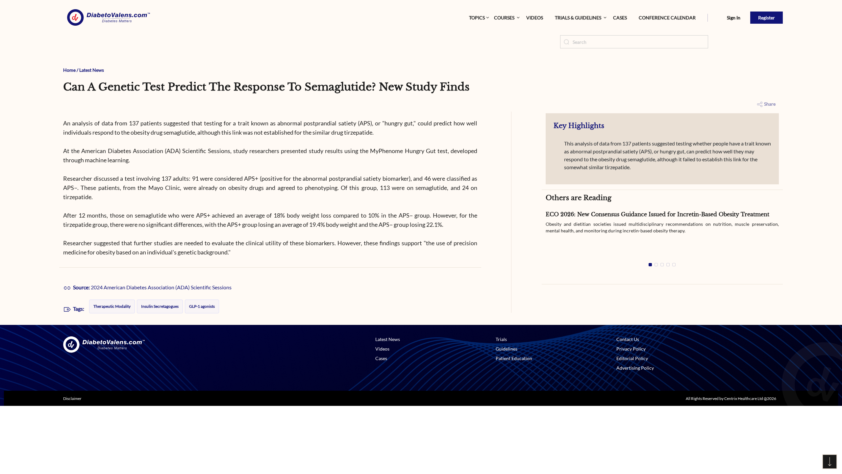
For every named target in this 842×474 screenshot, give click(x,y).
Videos (534, 17)
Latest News (91, 70)
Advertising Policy (635, 368)
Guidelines (506, 349)
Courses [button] (504, 17)
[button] (707, 17)
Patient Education (514, 358)
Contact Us (627, 339)
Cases (620, 17)
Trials (501, 339)
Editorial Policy (632, 358)
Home (69, 70)
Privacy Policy (631, 349)
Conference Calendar (667, 17)
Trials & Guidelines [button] (578, 17)
